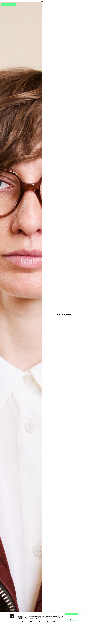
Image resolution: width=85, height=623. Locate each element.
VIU (42, 1)
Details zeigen (53, 621)
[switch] (31, 621)
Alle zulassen (72, 614)
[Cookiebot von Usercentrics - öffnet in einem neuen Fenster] (12, 621)
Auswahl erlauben (71, 616)
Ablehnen (71, 619)
